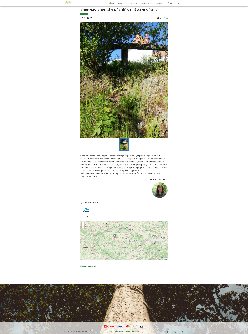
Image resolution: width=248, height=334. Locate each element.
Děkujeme (134, 3)
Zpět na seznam (88, 266)
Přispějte (170, 3)
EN (179, 3)
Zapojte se (122, 3)
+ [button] (83, 224)
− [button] (83, 226)
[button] (124, 80)
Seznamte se (147, 3)
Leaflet (165, 259)
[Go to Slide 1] (124, 144)
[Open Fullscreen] (164, 134)
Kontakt (159, 3)
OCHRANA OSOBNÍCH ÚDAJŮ (119, 331)
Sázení (111, 3)
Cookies (135, 331)
